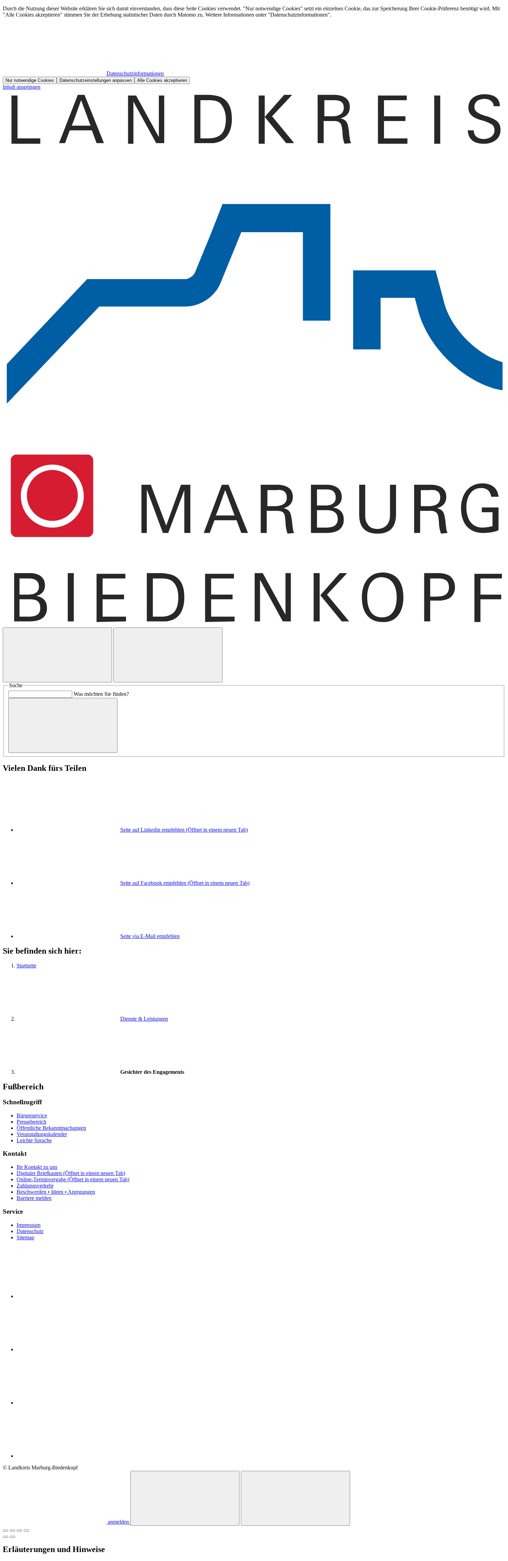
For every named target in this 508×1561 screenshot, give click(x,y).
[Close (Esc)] (5, 1531)
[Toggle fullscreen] (19, 1531)
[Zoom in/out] (26, 1531)
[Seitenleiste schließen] (295, 1498)
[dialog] (254, 45)
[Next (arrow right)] (12, 1537)
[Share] (12, 1531)
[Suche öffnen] (57, 654)
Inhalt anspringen (21, 87)
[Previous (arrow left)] (5, 1537)
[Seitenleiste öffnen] (168, 654)
